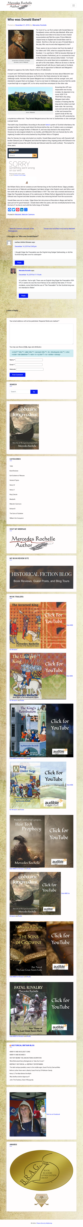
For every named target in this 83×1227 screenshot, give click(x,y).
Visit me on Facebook (53, 1114)
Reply (19, 263)
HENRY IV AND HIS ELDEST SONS (20, 1052)
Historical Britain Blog (22, 1045)
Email (12, 365)
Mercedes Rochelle (39, 25)
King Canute (13, 494)
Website (13, 369)
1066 (11, 466)
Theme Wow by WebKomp (44, 1223)
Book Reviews (14, 471)
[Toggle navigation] (73, 5)
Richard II (12, 509)
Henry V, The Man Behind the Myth (20, 1073)
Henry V (12, 490)
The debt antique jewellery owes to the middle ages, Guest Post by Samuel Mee (35, 1067)
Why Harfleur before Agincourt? (20, 1077)
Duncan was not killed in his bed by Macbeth (59, 229)
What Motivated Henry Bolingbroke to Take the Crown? (27, 1061)
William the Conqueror (17, 518)
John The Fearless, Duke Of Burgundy (21, 1080)
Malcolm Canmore (28, 215)
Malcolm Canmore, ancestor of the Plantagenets (21, 230)
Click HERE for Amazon (17, 758)
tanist (47, 125)
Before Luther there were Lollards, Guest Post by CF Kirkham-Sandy (31, 1070)
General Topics (14, 480)
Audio (22, 700)
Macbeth (18, 215)
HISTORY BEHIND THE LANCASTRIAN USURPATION (26, 1058)
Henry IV (12, 485)
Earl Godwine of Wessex (17, 475)
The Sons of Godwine (16, 513)
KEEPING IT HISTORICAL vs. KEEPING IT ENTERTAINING (26, 1064)
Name (12, 360)
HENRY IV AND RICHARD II (17, 1055)
